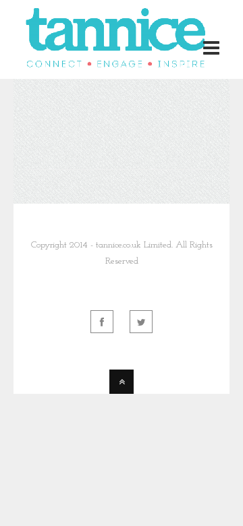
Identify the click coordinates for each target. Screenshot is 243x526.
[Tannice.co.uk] (117, 63)
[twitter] (141, 321)
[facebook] (101, 321)
